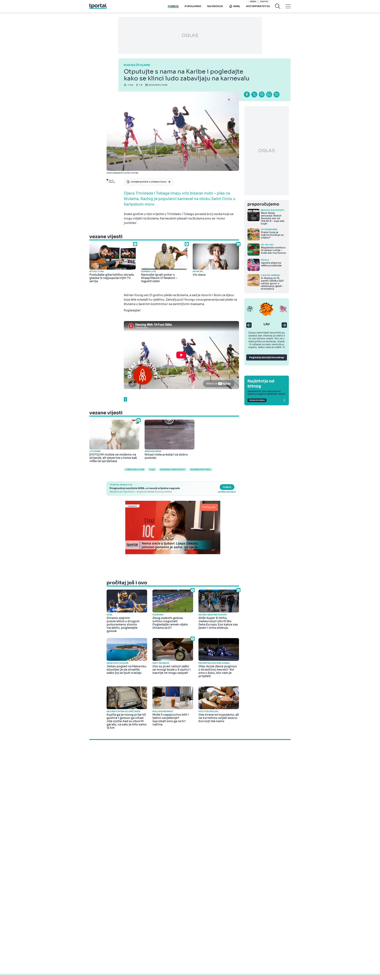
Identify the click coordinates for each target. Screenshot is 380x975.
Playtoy (264, 2)
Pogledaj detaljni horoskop (266, 357)
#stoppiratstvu (258, 6)
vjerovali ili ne (135, 469)
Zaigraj (227, 487)
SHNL (236, 6)
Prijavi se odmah (257, 400)
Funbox (173, 6)
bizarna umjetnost (172, 469)
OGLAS (190, 35)
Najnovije (215, 6)
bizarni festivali (201, 469)
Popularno (193, 6)
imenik (253, 2)
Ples (152, 469)
